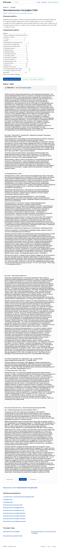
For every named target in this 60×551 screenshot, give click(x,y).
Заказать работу (53, 2)
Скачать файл (26, 87)
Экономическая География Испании (14, 518)
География (12, 7)
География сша (7, 499)
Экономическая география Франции (14, 513)
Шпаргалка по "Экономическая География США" (19, 497)
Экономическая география (11, 531)
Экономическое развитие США (12, 536)
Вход (38, 2)
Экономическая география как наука (14, 521)
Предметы (6, 7)
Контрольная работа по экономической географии (43, 532)
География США (8, 502)
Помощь (44, 2)
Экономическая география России (13, 510)
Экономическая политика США (12, 505)
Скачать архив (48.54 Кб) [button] (12, 79)
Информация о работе (20, 487)
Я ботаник (13, 546)
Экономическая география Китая (13, 507)
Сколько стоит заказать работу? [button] (33, 79)
